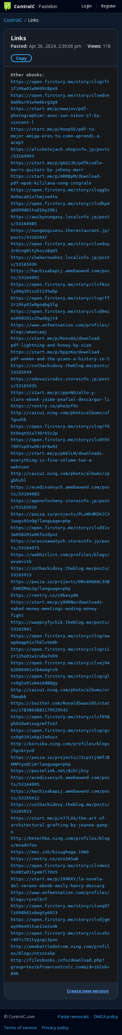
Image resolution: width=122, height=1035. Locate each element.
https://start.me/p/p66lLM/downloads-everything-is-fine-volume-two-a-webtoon (57, 460)
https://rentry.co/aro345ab (44, 858)
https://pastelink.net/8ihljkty (50, 770)
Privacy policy (55, 1027)
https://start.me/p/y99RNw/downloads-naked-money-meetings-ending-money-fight (57, 609)
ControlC (13, 20)
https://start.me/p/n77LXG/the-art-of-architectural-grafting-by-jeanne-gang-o (60, 825)
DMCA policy (106, 1016)
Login (87, 6)
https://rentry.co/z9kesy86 (44, 595)
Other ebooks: (60, 524)
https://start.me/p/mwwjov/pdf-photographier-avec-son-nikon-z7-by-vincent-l (56, 115)
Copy (21, 58)
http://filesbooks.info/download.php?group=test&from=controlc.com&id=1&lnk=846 (60, 967)
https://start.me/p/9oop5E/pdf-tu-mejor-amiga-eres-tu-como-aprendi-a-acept (56, 136)
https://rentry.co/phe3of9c (44, 405)
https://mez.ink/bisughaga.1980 (50, 852)
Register (108, 6)
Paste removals (73, 1016)
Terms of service (20, 1027)
